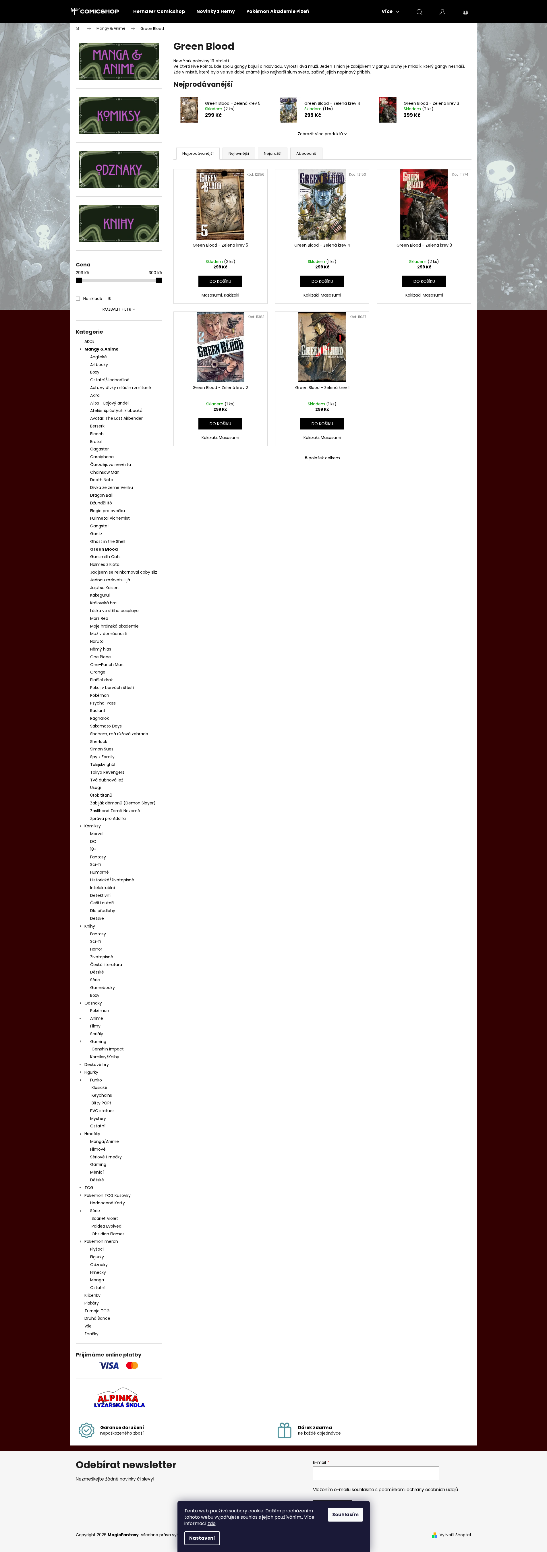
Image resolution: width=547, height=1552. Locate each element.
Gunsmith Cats (105, 557)
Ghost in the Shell (107, 541)
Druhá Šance (97, 1318)
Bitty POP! (101, 1103)
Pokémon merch (101, 1241)
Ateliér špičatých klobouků (116, 410)
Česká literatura (106, 964)
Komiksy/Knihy (104, 1057)
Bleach (97, 434)
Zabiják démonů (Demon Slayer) (123, 803)
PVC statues (102, 1111)
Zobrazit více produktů (320, 134)
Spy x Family (102, 757)
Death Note (101, 480)
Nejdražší (272, 153)
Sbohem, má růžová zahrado (119, 734)
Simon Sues (101, 749)
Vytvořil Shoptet (455, 1535)
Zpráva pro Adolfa (108, 818)
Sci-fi (95, 864)
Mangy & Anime (101, 349)
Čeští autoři (102, 903)
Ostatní (97, 1126)
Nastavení (202, 1538)
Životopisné (101, 957)
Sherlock (98, 741)
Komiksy (92, 826)
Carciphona (102, 457)
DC (93, 841)
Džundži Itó (101, 503)
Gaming (98, 1041)
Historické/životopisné (112, 880)
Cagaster (99, 449)
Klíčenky (92, 1295)
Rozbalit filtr (117, 309)
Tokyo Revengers (107, 772)
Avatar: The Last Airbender (116, 418)
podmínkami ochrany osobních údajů (418, 1490)
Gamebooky (102, 987)
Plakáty (91, 1303)
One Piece (100, 657)
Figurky (91, 1072)
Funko (96, 1080)
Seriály (96, 1034)
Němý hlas (100, 649)
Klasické (99, 1087)
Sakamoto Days (106, 726)
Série (95, 980)
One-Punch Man (106, 664)
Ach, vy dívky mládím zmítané (120, 387)
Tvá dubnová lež (106, 780)
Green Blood (104, 549)
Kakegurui (100, 595)
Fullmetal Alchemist (110, 518)
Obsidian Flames (108, 1234)
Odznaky (93, 1003)
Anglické (98, 357)
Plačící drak (101, 680)
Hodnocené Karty (107, 1203)
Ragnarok (99, 718)
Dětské (97, 918)
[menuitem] (159, 11)
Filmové (98, 1149)
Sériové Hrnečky (106, 1157)
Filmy (95, 1026)
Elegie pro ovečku (107, 511)
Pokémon (99, 695)
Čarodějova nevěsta (110, 464)
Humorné (99, 872)
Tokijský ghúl (102, 764)
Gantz (96, 534)
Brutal (96, 441)
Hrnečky (92, 1134)
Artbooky (99, 364)
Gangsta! (99, 526)
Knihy (89, 926)
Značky (91, 1334)
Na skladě (97, 298)
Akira (95, 395)
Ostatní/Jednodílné (109, 380)
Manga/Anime (104, 1141)
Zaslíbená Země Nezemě (115, 811)
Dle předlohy (102, 911)
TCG (88, 1188)
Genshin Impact (108, 1049)
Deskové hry (96, 1064)
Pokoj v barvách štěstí (112, 687)
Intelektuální (102, 888)
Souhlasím (345, 1514)
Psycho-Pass (103, 703)
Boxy (94, 372)
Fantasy (98, 857)
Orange (97, 672)
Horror (96, 949)
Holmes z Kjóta (104, 564)
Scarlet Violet (105, 1218)
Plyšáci (97, 1249)
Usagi (95, 787)
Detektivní (100, 895)
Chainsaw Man (104, 472)
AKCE (89, 341)
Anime (96, 1018)
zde (212, 1523)
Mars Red (99, 618)
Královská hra (103, 603)
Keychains (102, 1095)
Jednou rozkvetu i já (110, 580)
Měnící (97, 1172)
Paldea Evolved (106, 1226)
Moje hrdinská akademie (114, 626)
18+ (93, 849)
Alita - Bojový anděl (109, 403)
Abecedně (306, 153)
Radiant (97, 710)
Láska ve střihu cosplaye (114, 611)
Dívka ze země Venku (111, 487)
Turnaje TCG (97, 1311)
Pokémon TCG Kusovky (107, 1195)
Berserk (97, 426)
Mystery (98, 1118)
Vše (88, 1326)
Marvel (96, 834)
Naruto (97, 641)
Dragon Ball (101, 495)
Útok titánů (101, 795)
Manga (97, 1280)
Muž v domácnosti (108, 633)
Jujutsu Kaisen (104, 588)
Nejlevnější (239, 153)
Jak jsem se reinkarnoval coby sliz (123, 572)
